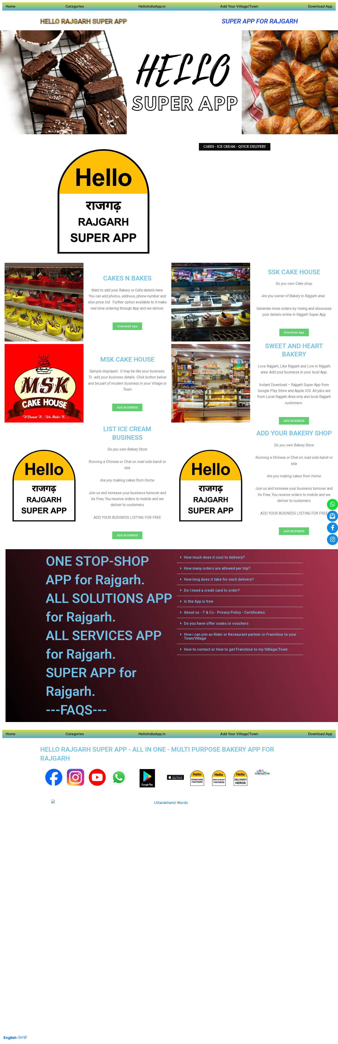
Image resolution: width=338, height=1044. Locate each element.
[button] (240, 557)
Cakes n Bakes (127, 278)
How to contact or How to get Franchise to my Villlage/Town (236, 649)
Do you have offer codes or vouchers (216, 623)
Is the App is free (198, 601)
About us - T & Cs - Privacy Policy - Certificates (224, 612)
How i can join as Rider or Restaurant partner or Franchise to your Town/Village (240, 636)
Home (10, 6)
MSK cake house (127, 359)
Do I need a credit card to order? (212, 590)
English (10, 1037)
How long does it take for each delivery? (219, 579)
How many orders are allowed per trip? (217, 568)
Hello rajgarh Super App (83, 21)
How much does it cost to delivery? (214, 557)
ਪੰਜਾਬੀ (22, 1037)
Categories (75, 6)
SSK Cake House (294, 272)
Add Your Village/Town (239, 6)
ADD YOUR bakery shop (294, 433)
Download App (320, 6)
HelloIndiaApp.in (152, 6)
